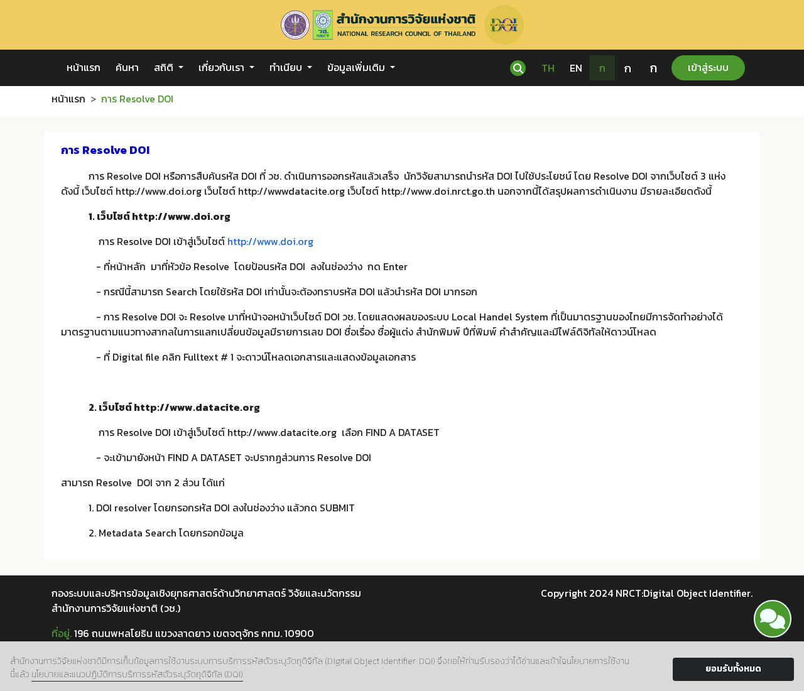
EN (576, 67)
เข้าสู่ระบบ (708, 67)
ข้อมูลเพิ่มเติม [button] (357, 67)
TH (548, 67)
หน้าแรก (83, 67)
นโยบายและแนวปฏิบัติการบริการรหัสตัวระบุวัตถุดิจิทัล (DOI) (137, 674)
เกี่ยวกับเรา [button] (222, 67)
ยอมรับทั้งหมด (733, 668)
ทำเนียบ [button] (287, 67)
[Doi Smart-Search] (772, 619)
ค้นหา (127, 67)
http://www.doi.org (270, 241)
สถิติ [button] (165, 67)
